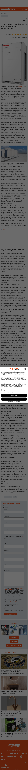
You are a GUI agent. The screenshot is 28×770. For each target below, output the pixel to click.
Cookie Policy (10, 401)
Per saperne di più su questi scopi (19, 392)
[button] (25, 369)
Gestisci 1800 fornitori (7, 392)
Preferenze (14, 399)
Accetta (14, 395)
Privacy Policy (17, 401)
